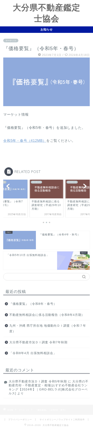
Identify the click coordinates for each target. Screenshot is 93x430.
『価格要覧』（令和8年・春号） (33, 303)
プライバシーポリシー (20, 419)
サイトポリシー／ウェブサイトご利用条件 (62, 419)
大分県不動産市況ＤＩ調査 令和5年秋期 (38, 381)
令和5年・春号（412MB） (24, 140)
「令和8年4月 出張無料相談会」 (32, 353)
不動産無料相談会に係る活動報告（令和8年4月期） (47, 315)
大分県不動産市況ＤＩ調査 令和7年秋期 (38, 342)
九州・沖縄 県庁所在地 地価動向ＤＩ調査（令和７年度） (47, 328)
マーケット (10, 40)
